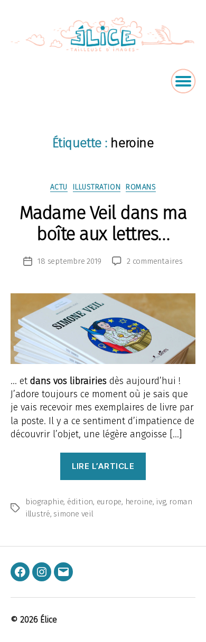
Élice (48, 620)
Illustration (96, 187)
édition (80, 501)
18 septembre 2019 (69, 261)
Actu (59, 187)
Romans (141, 187)
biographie (44, 501)
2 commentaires (154, 261)
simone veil (73, 514)
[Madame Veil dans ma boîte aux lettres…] (103, 328)
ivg (160, 501)
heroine (139, 501)
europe (109, 501)
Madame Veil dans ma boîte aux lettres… (103, 223)
